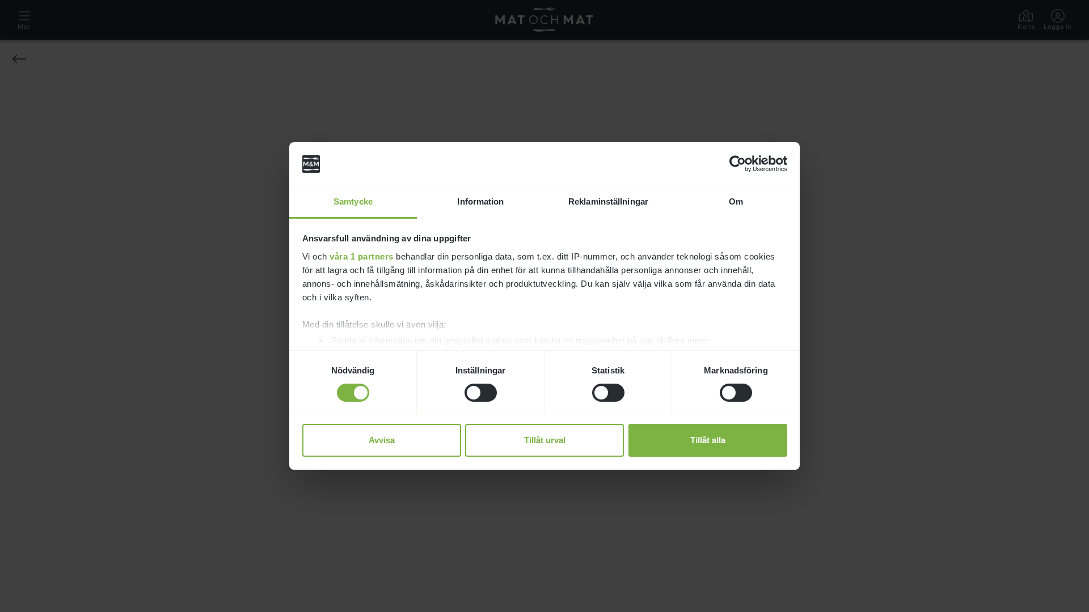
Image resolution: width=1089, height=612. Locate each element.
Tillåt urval (544, 440)
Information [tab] (480, 201)
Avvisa (382, 440)
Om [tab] (736, 201)
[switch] (481, 393)
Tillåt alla (707, 440)
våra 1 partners (362, 256)
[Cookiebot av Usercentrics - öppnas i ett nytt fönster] (737, 163)
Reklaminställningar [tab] (608, 201)
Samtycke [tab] (353, 201)
